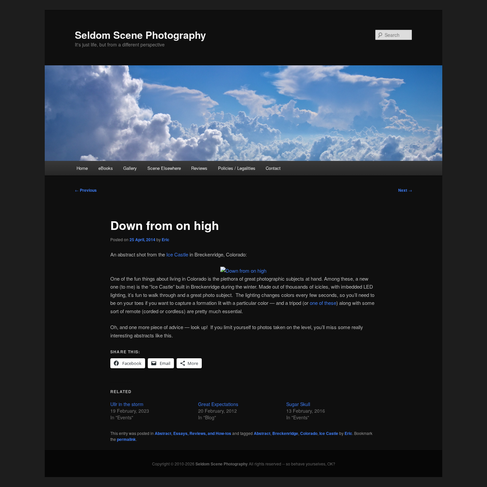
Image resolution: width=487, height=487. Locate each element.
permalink (126, 439)
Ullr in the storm (126, 404)
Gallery (130, 168)
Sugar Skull (298, 404)
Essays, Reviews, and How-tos (202, 433)
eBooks (105, 168)
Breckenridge (285, 433)
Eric (165, 240)
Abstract (163, 433)
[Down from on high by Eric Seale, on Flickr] (243, 270)
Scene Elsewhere (164, 168)
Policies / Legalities (236, 168)
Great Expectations (218, 404)
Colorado (308, 433)
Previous (86, 190)
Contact (273, 168)
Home (82, 168)
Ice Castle (177, 254)
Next (405, 190)
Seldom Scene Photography (140, 35)
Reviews (199, 168)
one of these (323, 302)
